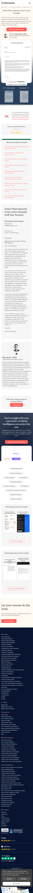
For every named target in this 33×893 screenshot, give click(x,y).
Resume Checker (6, 662)
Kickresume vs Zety (6, 798)
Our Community (5, 732)
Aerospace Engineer (16, 481)
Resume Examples (6, 716)
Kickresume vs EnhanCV (8, 802)
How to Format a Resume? (8, 794)
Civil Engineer (23, 477)
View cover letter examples (16, 588)
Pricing (3, 698)
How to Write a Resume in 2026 (10, 792)
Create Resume (9, 621)
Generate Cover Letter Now (16, 442)
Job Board (4, 687)
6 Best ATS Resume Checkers (9, 777)
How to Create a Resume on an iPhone (12, 767)
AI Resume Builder (6, 644)
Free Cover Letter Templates (9, 755)
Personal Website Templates (9, 744)
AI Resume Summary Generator (10, 656)
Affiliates (3, 823)
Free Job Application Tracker (9, 689)
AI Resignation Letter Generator (10, 648)
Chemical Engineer (16, 499)
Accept (17, 883)
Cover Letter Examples (7, 718)
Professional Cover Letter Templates (11, 761)
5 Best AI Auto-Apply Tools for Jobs (11, 783)
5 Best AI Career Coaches (8, 781)
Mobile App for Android (7, 708)
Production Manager (9, 486)
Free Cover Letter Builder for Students (11, 683)
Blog (2, 734)
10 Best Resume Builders (8, 771)
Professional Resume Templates (10, 751)
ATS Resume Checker (7, 664)
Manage (23, 879)
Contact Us (4, 814)
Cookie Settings (5, 820)
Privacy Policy (5, 818)
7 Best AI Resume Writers (8, 773)
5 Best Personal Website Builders (10, 779)
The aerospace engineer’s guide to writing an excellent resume (16, 147)
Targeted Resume (6, 668)
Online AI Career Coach (7, 679)
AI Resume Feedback (7, 673)
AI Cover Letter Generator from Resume (12, 685)
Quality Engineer (9, 477)
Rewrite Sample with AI (16, 29)
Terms (3, 816)
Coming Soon (5, 695)
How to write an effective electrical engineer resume (14, 172)
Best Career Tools (6, 788)
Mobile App (4, 705)
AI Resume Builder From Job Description (12, 669)
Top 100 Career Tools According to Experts (13, 790)
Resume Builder (5, 637)
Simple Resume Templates (8, 749)
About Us (3, 812)
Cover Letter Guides (6, 722)
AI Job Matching (5, 691)
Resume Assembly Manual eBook (10, 728)
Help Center (4, 714)
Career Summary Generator (9, 658)
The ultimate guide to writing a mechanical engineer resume (13, 178)
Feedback (4, 825)
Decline (9, 879)
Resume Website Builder (8, 640)
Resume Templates (6, 740)
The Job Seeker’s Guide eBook (9, 726)
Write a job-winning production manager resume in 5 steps (16, 184)
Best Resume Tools (6, 786)
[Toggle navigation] (29, 3)
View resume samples (16, 541)
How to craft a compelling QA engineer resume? (16, 190)
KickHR (3, 697)
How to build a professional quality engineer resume (14, 196)
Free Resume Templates (8, 748)
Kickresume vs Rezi (6, 800)
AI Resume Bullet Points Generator (10, 654)
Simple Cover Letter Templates (10, 759)
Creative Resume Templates (9, 753)
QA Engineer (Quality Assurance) (16, 490)
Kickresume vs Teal (6, 804)
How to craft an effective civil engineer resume (15, 166)
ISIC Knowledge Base (7, 769)
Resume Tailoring (6, 666)
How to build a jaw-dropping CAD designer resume (14, 153)
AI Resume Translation (7, 652)
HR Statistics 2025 (6, 796)
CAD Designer (24, 486)
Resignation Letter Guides (8, 724)
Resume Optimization (7, 671)
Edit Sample (16, 405)
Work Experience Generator (8, 660)
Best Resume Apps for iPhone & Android (12, 785)
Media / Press (5, 822)
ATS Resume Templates (7, 746)
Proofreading (4, 693)
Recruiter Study (5, 806)
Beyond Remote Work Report (9, 730)
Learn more (15, 874)
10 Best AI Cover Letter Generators (10, 775)
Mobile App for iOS (6, 706)
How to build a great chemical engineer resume (16, 159)
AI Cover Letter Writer (7, 646)
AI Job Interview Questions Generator (11, 677)
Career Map (4, 675)
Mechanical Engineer (16, 473)
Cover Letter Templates (7, 742)
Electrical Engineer (16, 494)
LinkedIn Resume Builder (8, 642)
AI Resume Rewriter (6, 650)
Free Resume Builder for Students (10, 681)
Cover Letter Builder (6, 638)
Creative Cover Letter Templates (10, 757)
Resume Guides (5, 720)
